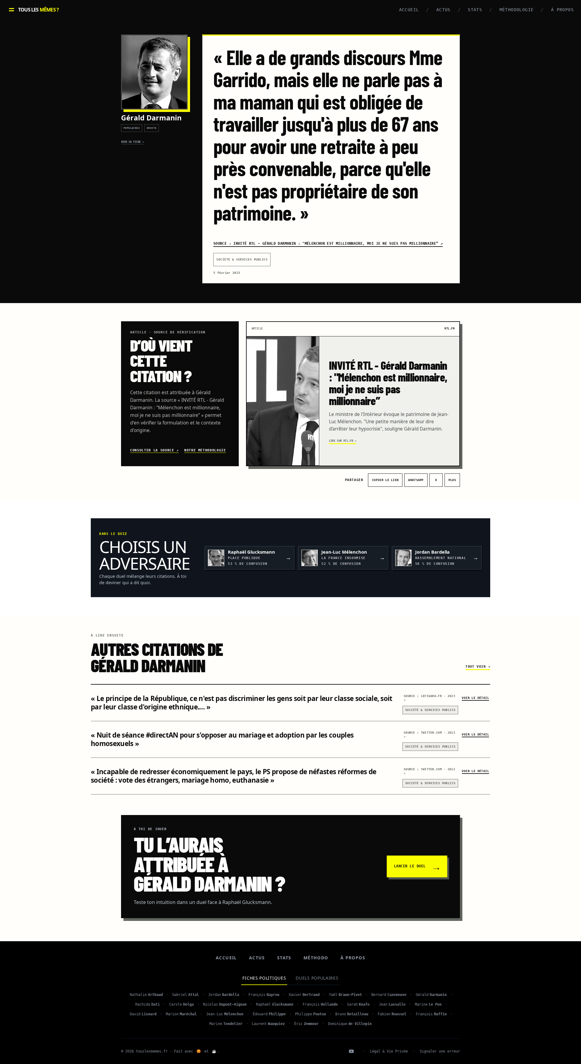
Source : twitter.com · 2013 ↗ (429, 734)
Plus (452, 480)
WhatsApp (417, 480)
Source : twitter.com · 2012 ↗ (429, 771)
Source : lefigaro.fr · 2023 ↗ (429, 698)
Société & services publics (242, 259)
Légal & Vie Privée (389, 1051)
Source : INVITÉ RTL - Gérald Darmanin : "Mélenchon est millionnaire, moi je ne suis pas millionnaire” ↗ (328, 243)
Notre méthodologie (205, 450)
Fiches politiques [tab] (264, 978)
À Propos (562, 9)
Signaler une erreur (440, 1051)
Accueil (409, 9)
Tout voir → (477, 667)
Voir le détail (475, 697)
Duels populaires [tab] (317, 978)
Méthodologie (517, 9)
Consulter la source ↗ (154, 450)
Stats (475, 9)
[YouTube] (351, 1051)
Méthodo (316, 958)
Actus (443, 9)
